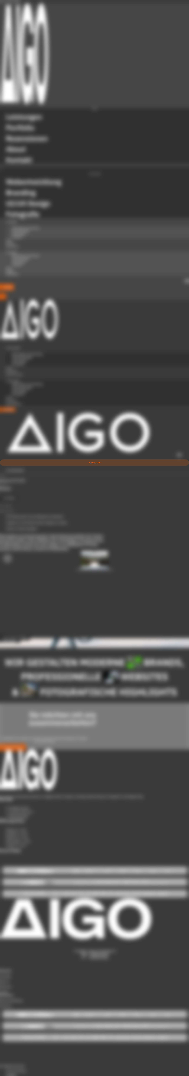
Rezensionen (12, 246)
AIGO (9, 240)
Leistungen (11, 221)
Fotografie (17, 237)
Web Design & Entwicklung (25, 227)
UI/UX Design (18, 234)
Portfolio (10, 243)
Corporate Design (20, 230)
